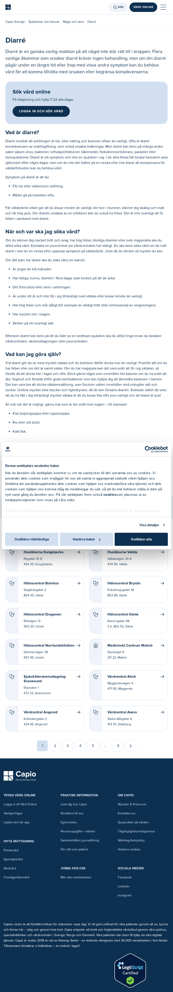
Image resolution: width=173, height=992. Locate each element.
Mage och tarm (73, 22)
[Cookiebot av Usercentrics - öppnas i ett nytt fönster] (148, 449)
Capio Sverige (15, 22)
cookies (109, 494)
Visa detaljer (149, 525)
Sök (121, 7)
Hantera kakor (84, 539)
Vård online (143, 7)
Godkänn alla (141, 539)
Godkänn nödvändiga (32, 539)
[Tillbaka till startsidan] (8, 7)
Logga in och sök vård (41, 111)
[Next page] (130, 745)
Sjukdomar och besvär (43, 22)
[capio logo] (20, 776)
